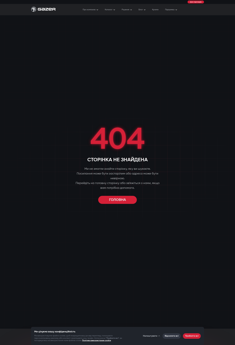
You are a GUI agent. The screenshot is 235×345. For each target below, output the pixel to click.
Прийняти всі (192, 336)
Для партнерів (195, 2)
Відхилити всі (172, 336)
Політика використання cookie (96, 340)
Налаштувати (150, 336)
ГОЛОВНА (117, 200)
